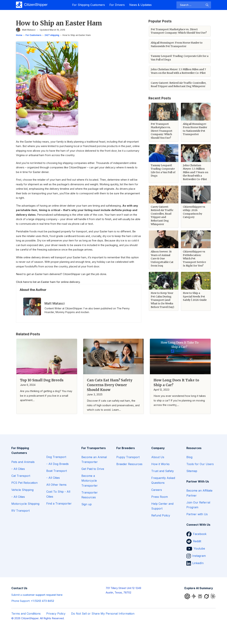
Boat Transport (56, 471)
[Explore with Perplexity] (200, 596)
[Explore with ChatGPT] (187, 596)
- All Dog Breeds (57, 464)
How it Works (160, 464)
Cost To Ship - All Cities (58, 494)
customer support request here (42, 594)
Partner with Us (197, 514)
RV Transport (20, 510)
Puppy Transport (128, 457)
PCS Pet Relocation (24, 482)
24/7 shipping (52, 35)
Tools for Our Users (200, 464)
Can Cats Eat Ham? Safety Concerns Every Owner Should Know (109, 385)
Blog (189, 457)
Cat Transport (20, 476)
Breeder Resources (129, 464)
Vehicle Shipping (22, 490)
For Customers (33, 35)
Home (19, 35)
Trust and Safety (162, 471)
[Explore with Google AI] (194, 596)
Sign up (86, 504)
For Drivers (117, 5)
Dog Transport (56, 457)
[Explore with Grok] (207, 596)
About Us (157, 457)
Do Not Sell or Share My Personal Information (102, 613)
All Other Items (56, 484)
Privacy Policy (55, 613)
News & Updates (140, 5)
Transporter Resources (89, 495)
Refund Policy (160, 515)
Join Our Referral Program (198, 505)
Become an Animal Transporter (94, 459)
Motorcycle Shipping (25, 503)
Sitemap (191, 471)
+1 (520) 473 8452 (42, 601)
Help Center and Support (162, 506)
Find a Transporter (59, 503)
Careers (156, 490)
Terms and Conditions (26, 613)
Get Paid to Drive (92, 469)
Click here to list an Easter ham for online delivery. (48, 282)
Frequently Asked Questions (163, 480)
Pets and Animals (23, 462)
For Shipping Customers (88, 5)
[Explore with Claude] (213, 596)
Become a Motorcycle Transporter (89, 480)
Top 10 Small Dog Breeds (41, 380)
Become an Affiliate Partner (199, 493)
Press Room (159, 497)
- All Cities (18, 469)
